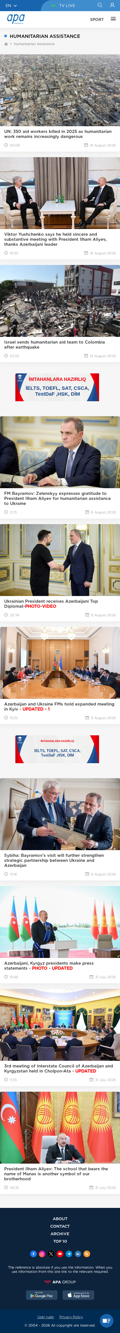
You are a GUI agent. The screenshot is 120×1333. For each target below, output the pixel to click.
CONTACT (60, 1226)
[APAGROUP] (60, 1282)
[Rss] (86, 1254)
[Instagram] (42, 1254)
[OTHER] (112, 19)
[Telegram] (69, 1254)
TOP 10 (60, 1241)
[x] (51, 1254)
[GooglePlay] (42, 1295)
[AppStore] (78, 1295)
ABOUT (60, 1218)
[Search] (100, 5)
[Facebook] (33, 1254)
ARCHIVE (60, 1233)
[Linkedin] (78, 1254)
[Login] (112, 5)
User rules (45, 1317)
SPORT (97, 19)
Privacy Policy (71, 1317)
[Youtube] (60, 1254)
